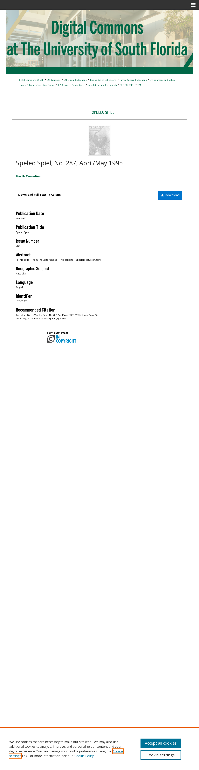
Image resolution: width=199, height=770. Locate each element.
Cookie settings (161, 755)
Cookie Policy (84, 756)
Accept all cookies (161, 743)
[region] (99, 748)
